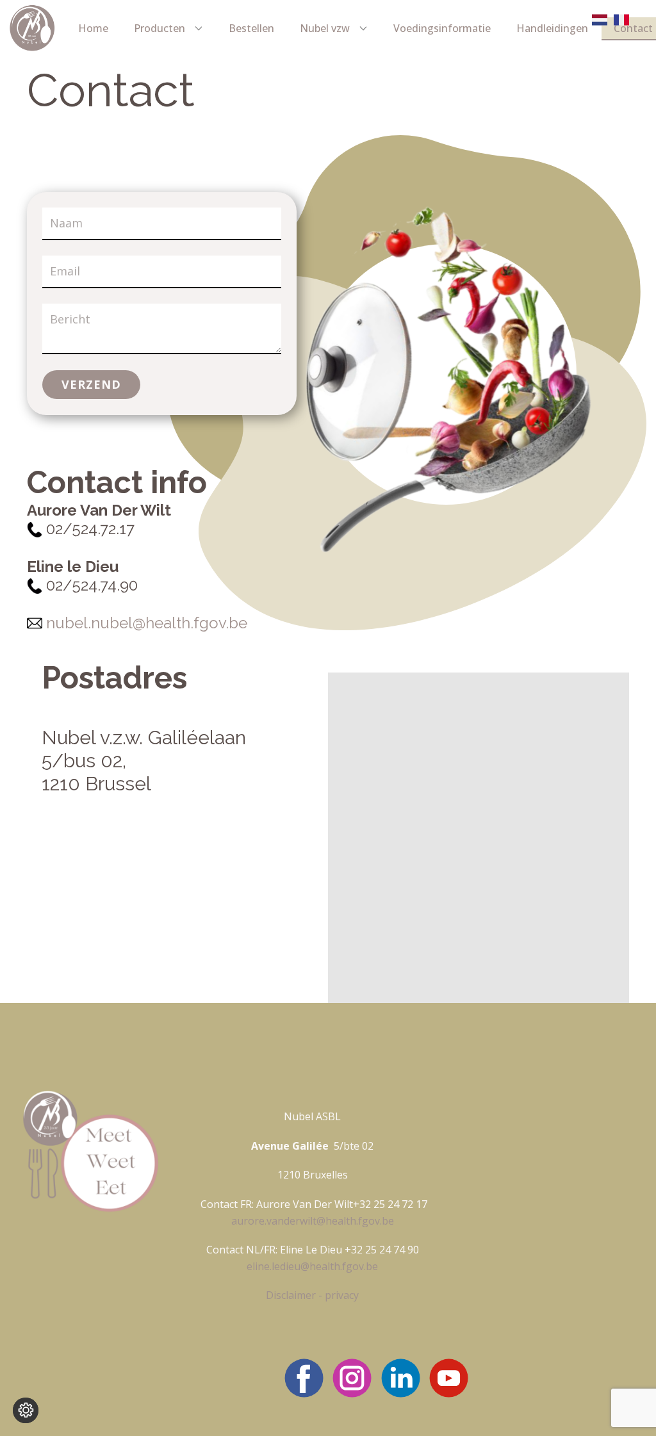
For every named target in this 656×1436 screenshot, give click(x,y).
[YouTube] (448, 1378)
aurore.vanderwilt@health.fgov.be (312, 1221)
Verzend (91, 384)
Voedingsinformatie (442, 28)
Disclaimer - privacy (312, 1295)
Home (93, 28)
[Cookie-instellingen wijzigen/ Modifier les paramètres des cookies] (25, 1410)
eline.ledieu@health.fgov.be (312, 1266)
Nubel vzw (325, 28)
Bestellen (251, 28)
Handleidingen (552, 28)
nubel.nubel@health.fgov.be (146, 622)
